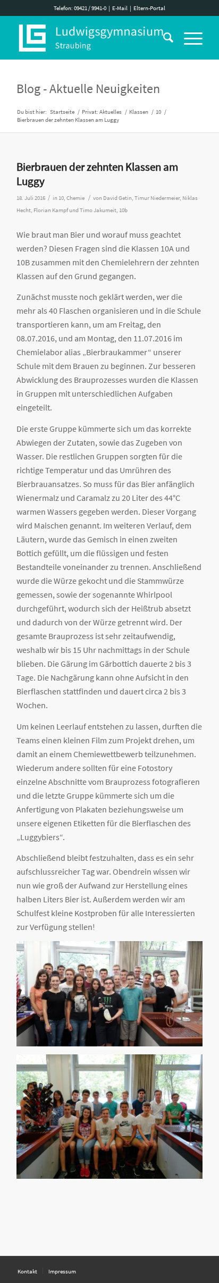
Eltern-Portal (149, 8)
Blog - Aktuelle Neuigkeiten (88, 88)
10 (61, 198)
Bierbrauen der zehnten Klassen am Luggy (97, 174)
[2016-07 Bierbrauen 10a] (114, 997)
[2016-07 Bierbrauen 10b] (114, 1120)
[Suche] (163, 37)
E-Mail (120, 8)
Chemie (75, 198)
